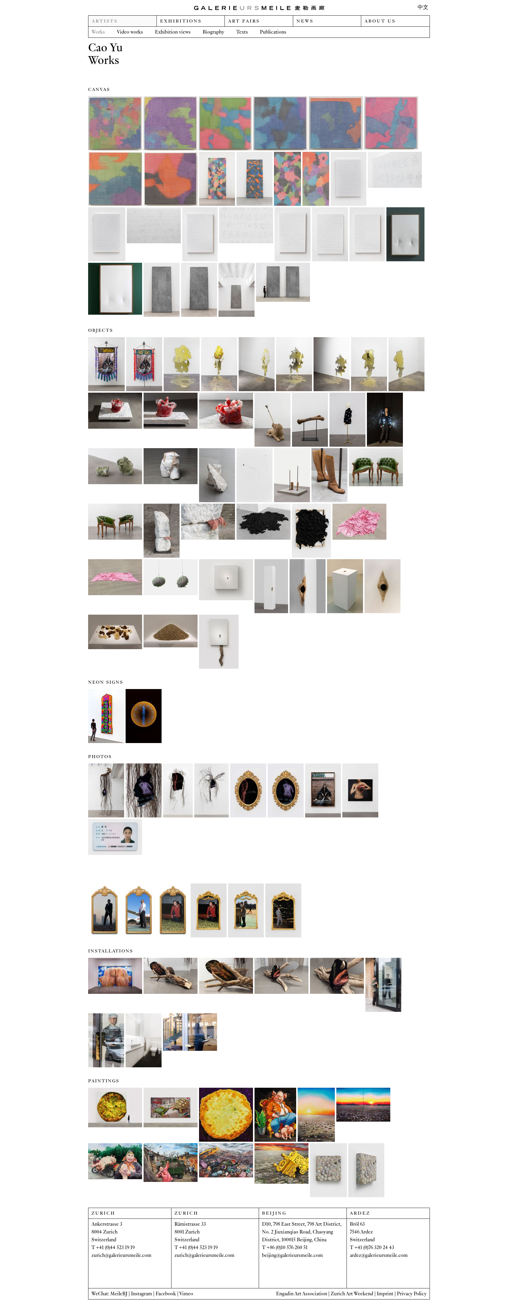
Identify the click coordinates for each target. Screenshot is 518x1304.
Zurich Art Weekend (352, 1294)
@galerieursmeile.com (128, 1255)
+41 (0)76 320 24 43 (374, 1247)
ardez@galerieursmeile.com (379, 1255)
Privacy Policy (412, 1294)
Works (98, 32)
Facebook (166, 1294)
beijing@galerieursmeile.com (292, 1255)
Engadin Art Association (301, 1294)
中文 (423, 7)
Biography (213, 32)
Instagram (141, 1294)
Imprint (385, 1294)
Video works (130, 32)
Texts (242, 32)
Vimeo (186, 1294)
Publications (273, 32)
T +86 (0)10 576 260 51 (285, 1247)
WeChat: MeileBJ (109, 1294)
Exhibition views (173, 32)
